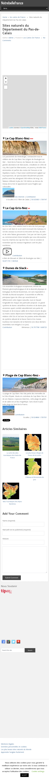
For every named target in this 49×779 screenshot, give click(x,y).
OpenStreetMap (25, 127)
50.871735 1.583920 (10, 261)
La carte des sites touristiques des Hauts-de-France (12, 455)
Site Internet (19, 197)
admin (11, 38)
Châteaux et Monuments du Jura (34, 478)
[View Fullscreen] (5, 87)
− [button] (6, 81)
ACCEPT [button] (24, 775)
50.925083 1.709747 (39, 199)
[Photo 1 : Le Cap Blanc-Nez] (8, 197)
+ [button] (6, 78)
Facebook (3, 642)
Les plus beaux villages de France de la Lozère (34, 454)
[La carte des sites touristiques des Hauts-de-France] (12, 441)
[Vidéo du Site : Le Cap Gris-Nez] (7, 255)
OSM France (42, 127)
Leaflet (11, 127)
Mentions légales (7, 744)
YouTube (18, 642)
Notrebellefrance (12, 3)
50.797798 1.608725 (39, 327)
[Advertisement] (20, 58)
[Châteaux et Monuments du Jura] (34, 466)
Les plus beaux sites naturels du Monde (16, 749)
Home (4, 17)
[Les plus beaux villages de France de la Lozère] (34, 441)
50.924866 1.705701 (39, 417)
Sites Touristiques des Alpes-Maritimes (12, 503)
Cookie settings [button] (38, 771)
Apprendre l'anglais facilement (12, 752)
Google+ (8, 642)
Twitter (13, 642)
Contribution (31, 197)
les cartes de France (17, 17)
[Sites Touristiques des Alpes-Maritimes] (12, 490)
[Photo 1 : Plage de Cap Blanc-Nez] (8, 414)
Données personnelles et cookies (14, 747)
